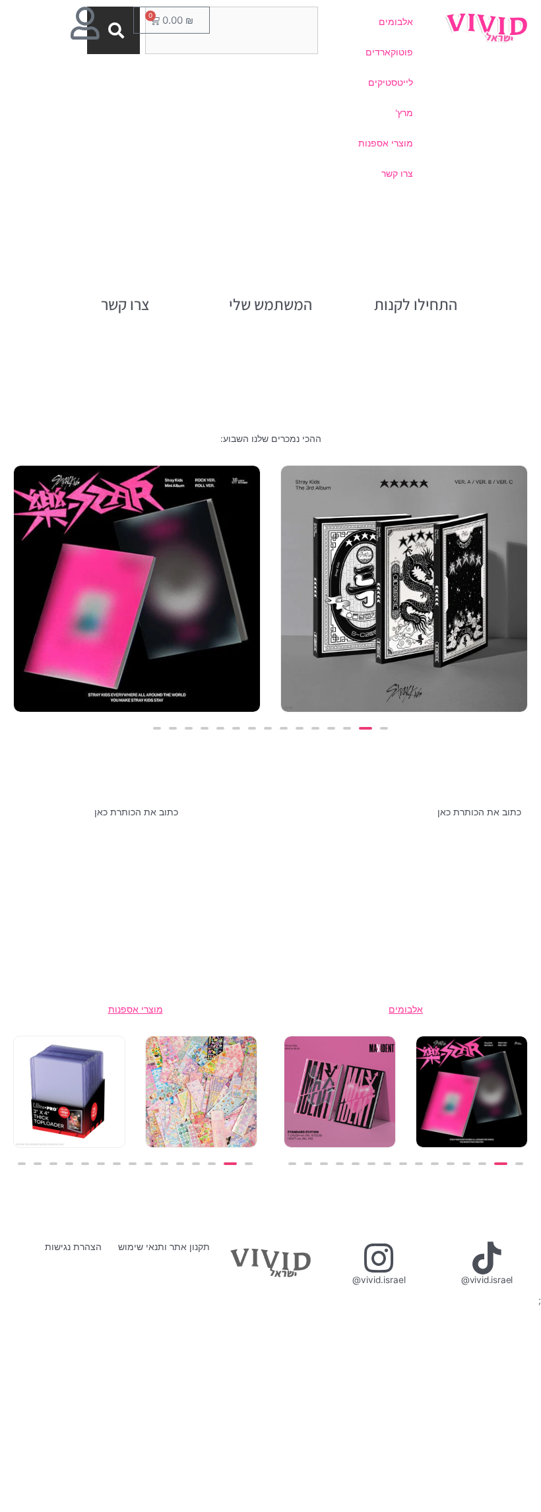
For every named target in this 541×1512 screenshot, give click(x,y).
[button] (384, 728)
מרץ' (404, 113)
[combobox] (231, 30)
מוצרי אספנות (385, 143)
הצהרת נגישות (73, 1247)
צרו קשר (397, 173)
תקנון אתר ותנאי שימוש (164, 1247)
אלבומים (396, 21)
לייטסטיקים (390, 82)
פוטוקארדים (389, 52)
